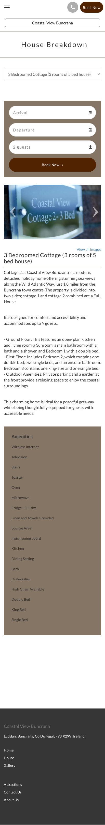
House (9, 758)
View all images (89, 249)
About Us (11, 800)
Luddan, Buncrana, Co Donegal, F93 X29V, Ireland (44, 736)
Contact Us (12, 792)
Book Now (50, 165)
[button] (11, 212)
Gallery (9, 765)
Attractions (13, 784)
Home (9, 750)
